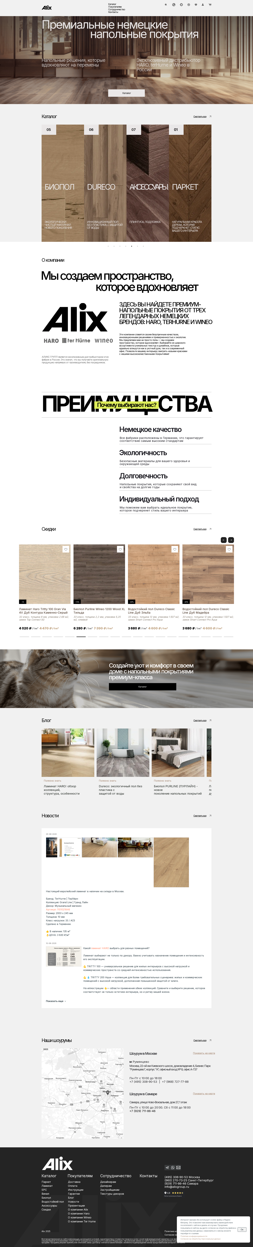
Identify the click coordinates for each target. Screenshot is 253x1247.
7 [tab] (144, 247)
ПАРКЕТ (100, 187)
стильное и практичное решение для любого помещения (146, 224)
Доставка (74, 1181)
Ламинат (47, 1185)
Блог (71, 1197)
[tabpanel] (63, 183)
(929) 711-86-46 (175, 1183)
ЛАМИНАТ (146, 187)
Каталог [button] (112, 4)
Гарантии (74, 1193)
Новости (73, 1201)
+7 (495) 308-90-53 (143, 1081)
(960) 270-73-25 (176, 1180)
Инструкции (75, 1189)
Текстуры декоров (112, 1193)
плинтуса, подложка (60, 222)
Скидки (46, 1209)
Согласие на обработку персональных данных (200, 1239)
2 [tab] (115, 247)
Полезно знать (52, 780)
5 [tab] (132, 247)
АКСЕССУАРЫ (63, 187)
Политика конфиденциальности (194, 1236)
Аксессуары (49, 1205)
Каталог (49, 1176)
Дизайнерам (108, 1181)
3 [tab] (120, 247)
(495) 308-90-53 (176, 1177)
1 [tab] (109, 247)
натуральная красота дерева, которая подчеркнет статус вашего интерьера (102, 226)
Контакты (113, 12)
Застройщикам (109, 1189)
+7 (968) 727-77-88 (175, 1081)
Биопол (46, 1197)
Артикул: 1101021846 (58, 909)
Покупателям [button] (115, 6)
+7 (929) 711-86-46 (142, 1111)
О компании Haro (79, 1213)
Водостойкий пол (53, 1201)
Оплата (72, 1185)
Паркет (46, 1181)
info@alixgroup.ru (177, 1187)
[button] (231, 540)
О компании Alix (78, 1209)
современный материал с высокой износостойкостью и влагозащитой (189, 226)
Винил (45, 1193)
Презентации (76, 1205)
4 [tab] (126, 247)
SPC (179, 187)
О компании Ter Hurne (82, 1221)
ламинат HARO (100, 948)
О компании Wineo (79, 1217)
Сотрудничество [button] (116, 9)
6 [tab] (138, 247)
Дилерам (106, 1185)
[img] (47, 7)
